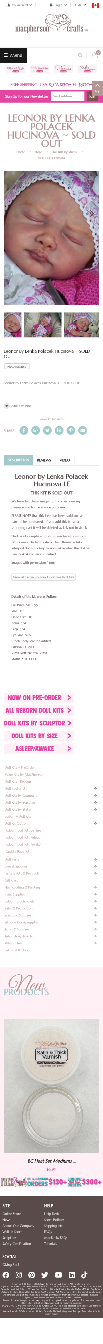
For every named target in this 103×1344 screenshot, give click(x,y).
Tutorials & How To (19, 936)
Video (65, 460)
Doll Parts (12, 859)
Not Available (17, 366)
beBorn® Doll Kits (18, 816)
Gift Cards (12, 880)
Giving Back (11, 1265)
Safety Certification (16, 1244)
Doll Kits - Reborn (18, 781)
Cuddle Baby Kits (18, 851)
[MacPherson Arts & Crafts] (51, 28)
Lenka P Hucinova (51, 419)
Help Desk (51, 1214)
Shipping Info (54, 1226)
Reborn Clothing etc (20, 901)
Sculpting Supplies (18, 915)
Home (20, 152)
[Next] (91, 213)
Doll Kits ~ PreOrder (20, 767)
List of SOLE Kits (16, 950)
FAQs (48, 1232)
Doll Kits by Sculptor (20, 802)
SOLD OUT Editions (51, 158)
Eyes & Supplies (16, 866)
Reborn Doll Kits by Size (23, 830)
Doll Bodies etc (16, 788)
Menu (16, 55)
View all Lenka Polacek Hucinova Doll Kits (43, 577)
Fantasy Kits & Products (22, 873)
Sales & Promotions (19, 908)
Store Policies (54, 1220)
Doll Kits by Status (64, 152)
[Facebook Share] (24, 430)
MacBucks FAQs (56, 1238)
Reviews (44, 460)
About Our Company (18, 1226)
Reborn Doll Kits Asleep (23, 837)
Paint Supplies (15, 894)
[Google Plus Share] (35, 430)
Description (18, 460)
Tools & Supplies (17, 929)
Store (38, 152)
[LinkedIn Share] (59, 430)
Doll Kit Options (17, 823)
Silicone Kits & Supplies (21, 922)
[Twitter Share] (47, 430)
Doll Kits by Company (21, 795)
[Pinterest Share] (70, 430)
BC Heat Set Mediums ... (42, 1161)
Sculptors (9, 1238)
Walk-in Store (12, 1232)
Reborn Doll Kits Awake (23, 844)
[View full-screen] (92, 176)
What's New (13, 943)
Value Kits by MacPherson (24, 774)
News (6, 1220)
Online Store (11, 1214)
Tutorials (50, 1244)
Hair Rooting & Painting (22, 887)
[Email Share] (82, 430)
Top (97, 91)
